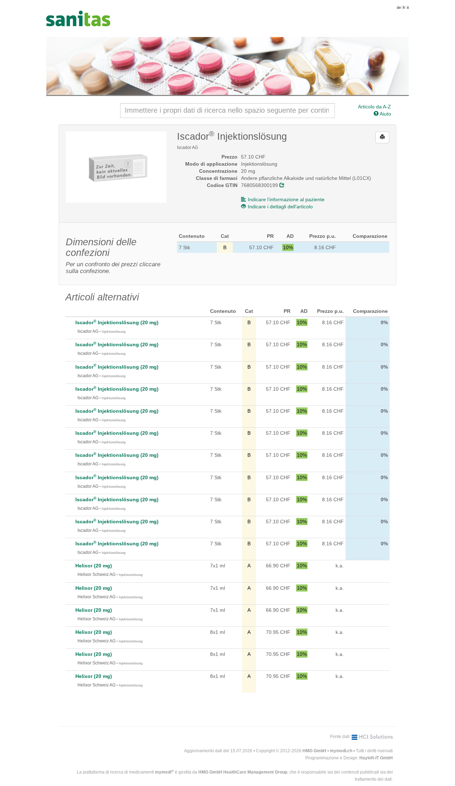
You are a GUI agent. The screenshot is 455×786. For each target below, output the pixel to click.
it (408, 7)
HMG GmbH (314, 750)
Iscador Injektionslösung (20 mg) (117, 322)
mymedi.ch (341, 750)
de (399, 7)
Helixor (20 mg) (93, 565)
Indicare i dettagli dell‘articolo (280, 206)
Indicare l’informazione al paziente (286, 199)
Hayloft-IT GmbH (376, 757)
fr (404, 7)
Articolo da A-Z (374, 106)
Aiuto (385, 114)
